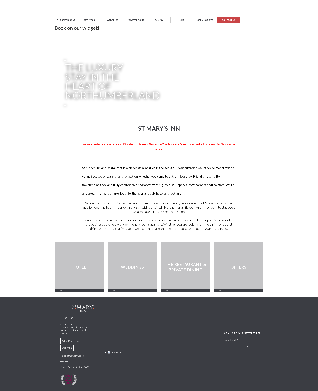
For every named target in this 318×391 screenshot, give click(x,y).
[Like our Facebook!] (249, 323)
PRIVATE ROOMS (135, 20)
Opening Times (205, 20)
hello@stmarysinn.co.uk (72, 355)
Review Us (89, 20)
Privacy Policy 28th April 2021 (74, 367)
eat (171, 176)
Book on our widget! (77, 28)
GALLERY (159, 20)
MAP (182, 20)
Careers (67, 348)
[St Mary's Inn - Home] (159, 8)
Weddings (112, 20)
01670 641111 (67, 361)
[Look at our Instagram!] (257, 323)
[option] (159, 71)
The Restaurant (66, 20)
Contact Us (228, 20)
